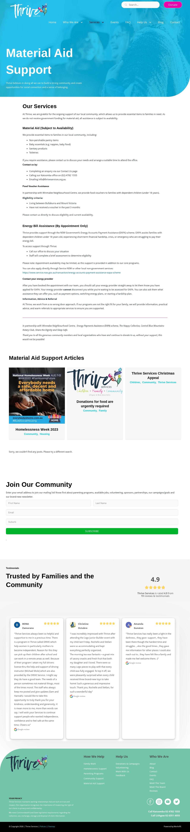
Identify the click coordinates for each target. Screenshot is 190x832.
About (153, 763)
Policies (43, 826)
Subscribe (92, 531)
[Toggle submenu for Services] (103, 22)
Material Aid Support (94, 783)
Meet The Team (157, 783)
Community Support (94, 778)
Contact (153, 771)
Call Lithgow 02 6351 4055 (165, 815)
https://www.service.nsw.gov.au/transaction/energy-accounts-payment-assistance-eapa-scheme (72, 272)
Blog (152, 767)
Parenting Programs (93, 773)
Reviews (154, 790)
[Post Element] (37, 403)
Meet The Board (158, 787)
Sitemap (51, 826)
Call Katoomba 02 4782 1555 (164, 811)
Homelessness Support (95, 768)
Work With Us (122, 771)
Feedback (120, 775)
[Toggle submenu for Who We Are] (81, 22)
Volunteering (122, 767)
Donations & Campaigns (128, 763)
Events (153, 775)
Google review (23, 729)
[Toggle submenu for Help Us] (150, 22)
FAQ (152, 779)
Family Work (90, 763)
